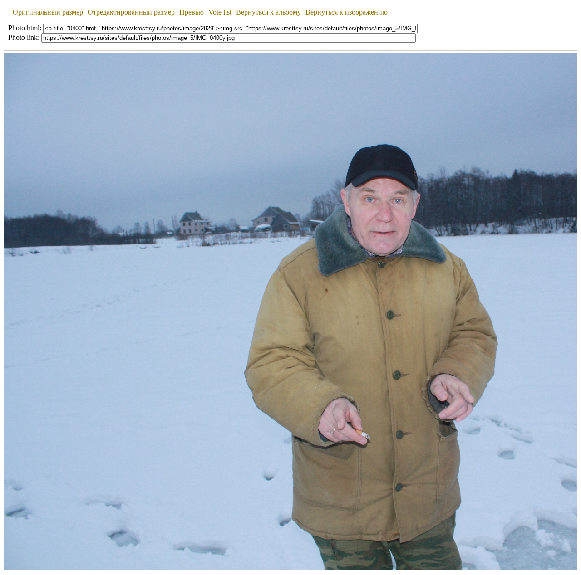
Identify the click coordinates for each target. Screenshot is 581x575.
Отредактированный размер (131, 12)
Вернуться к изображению (346, 12)
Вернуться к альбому (268, 12)
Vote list (219, 12)
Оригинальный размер (48, 12)
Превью (191, 12)
